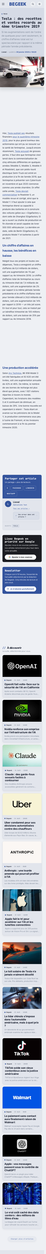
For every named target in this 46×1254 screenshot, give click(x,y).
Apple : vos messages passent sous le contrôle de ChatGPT (21, 1167)
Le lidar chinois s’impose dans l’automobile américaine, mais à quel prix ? (21, 1021)
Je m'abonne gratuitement (22, 589)
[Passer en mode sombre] (39, 4)
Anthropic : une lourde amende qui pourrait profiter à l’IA (21, 873)
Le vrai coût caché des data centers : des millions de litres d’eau (21, 1215)
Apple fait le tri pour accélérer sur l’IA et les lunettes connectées (19, 921)
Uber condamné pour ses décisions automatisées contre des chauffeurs (19, 825)
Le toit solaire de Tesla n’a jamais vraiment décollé (20, 973)
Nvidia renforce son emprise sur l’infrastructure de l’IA (21, 731)
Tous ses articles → (21, 508)
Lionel (4, 52)
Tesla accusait (22, 151)
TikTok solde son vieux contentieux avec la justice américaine (21, 1070)
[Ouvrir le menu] (3, 4)
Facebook (17, 488)
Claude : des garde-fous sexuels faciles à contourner (19, 777)
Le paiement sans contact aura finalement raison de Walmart (20, 1119)
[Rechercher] (33, 4)
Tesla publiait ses (16, 133)
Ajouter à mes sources (22, 557)
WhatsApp (11, 494)
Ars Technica (15, 373)
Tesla (15, 526)
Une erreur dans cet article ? (26, 515)
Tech (5, 14)
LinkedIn (30, 488)
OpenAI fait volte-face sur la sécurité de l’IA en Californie (21, 686)
